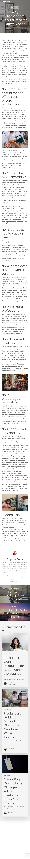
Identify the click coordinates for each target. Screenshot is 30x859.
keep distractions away (10, 152)
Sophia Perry (8, 28)
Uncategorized (14, 7)
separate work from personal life (13, 279)
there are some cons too (19, 445)
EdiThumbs (6, 1)
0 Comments (23, 28)
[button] (27, 1)
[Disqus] (15, 839)
